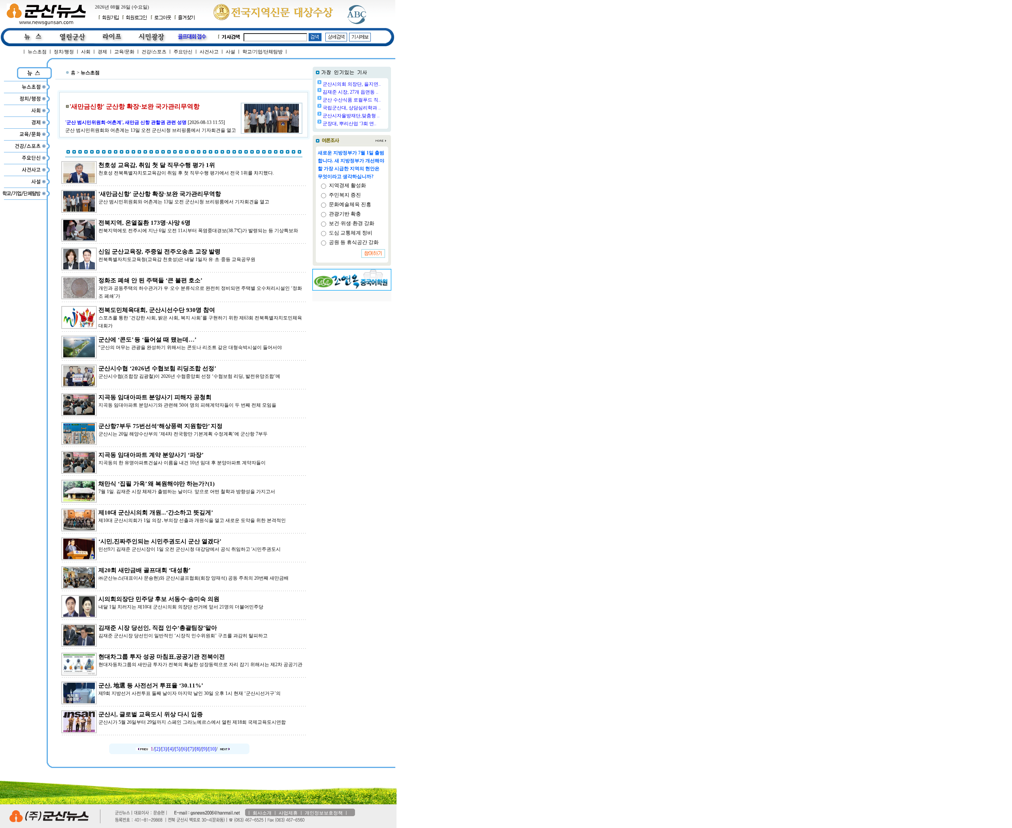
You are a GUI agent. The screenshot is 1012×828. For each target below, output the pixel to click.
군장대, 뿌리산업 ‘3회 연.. (349, 123)
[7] (191, 749)
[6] (184, 749)
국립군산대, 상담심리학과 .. (352, 108)
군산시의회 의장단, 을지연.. (352, 84)
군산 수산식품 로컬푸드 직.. (352, 100)
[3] (164, 749)
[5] (177, 749)
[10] (212, 749)
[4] (171, 749)
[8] (197, 749)
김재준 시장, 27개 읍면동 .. (350, 92)
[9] (204, 749)
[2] (157, 749)
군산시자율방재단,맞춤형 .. (351, 115)
